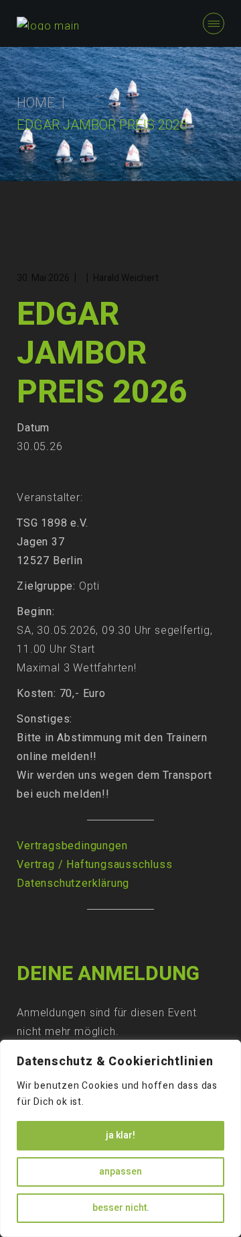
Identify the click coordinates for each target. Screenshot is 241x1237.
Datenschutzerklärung (73, 883)
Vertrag (36, 865)
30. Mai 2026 (43, 278)
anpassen (120, 1172)
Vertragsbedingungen (72, 846)
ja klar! (120, 1135)
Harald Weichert (126, 278)
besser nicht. (120, 1208)
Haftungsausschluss (119, 865)
